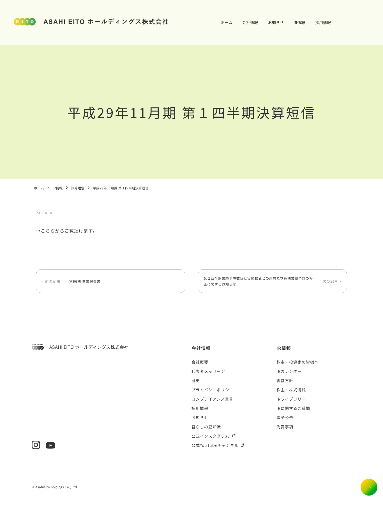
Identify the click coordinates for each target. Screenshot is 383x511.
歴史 (196, 380)
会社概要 (200, 362)
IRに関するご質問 (293, 408)
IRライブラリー (291, 399)
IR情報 (299, 22)
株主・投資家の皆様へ (297, 362)
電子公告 (284, 417)
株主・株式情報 (291, 389)
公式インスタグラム (210, 436)
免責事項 (284, 426)
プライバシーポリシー (213, 389)
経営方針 (284, 380)
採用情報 (323, 22)
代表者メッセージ (208, 371)
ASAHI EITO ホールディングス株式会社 (88, 346)
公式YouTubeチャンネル (215, 445)
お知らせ (276, 22)
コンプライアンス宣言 (212, 399)
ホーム (226, 22)
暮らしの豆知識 (206, 426)
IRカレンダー (289, 371)
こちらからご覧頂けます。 (69, 230)
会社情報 (250, 22)
